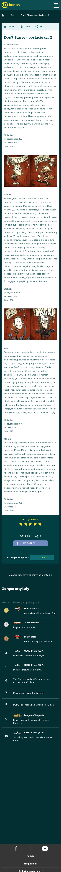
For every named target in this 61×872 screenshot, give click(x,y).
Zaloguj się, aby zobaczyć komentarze (30, 575)
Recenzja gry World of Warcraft (28, 693)
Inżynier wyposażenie (24, 627)
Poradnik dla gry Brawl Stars (38, 641)
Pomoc (30, 856)
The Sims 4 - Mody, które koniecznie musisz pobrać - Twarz (31, 681)
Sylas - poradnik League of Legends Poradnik (31, 721)
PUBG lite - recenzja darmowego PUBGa (33, 705)
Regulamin (30, 863)
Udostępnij (30, 543)
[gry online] (12, 5)
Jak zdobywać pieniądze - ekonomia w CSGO (32, 739)
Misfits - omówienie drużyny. (27, 670)
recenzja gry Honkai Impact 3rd (40, 613)
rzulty (41, 557)
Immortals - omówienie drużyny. (29, 656)
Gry (13, 15)
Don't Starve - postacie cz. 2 (35, 15)
